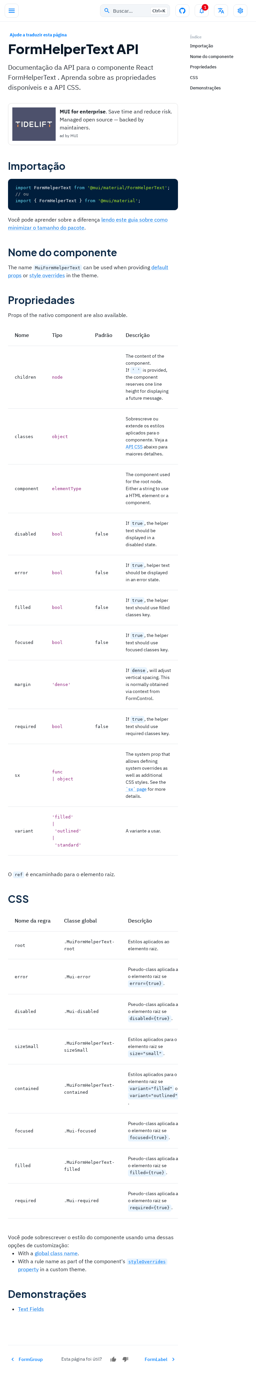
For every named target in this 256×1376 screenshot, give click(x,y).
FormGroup (31, 1359)
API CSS (134, 447)
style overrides (47, 275)
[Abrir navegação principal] (12, 11)
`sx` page (136, 789)
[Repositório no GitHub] (182, 10)
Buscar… (139, 11)
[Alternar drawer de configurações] (240, 10)
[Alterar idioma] (221, 10)
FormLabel (156, 1359)
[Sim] (113, 1359)
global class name (56, 1253)
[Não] (125, 1359)
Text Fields (31, 1309)
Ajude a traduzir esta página (38, 35)
